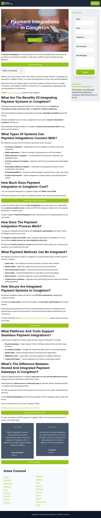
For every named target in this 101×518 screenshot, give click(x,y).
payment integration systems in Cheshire (35, 318)
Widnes (38, 495)
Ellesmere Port (41, 502)
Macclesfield (34, 408)
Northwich (39, 476)
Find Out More (35, 325)
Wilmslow (7, 493)
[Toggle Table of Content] (20, 71)
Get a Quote (33, 40)
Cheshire (39, 486)
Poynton (6, 499)
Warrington (39, 489)
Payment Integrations (14, 93)
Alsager (18, 408)
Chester (38, 498)
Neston (38, 505)
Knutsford (7, 496)
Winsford (7, 502)
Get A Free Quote (35, 462)
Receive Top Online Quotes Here (35, 412)
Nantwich (39, 479)
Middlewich (8, 487)
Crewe (6, 490)
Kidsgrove (11, 408)
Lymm (38, 483)
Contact (95, 3)
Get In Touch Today (35, 64)
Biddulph (4, 408)
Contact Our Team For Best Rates (35, 200)
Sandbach (25, 408)
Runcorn (39, 492)
